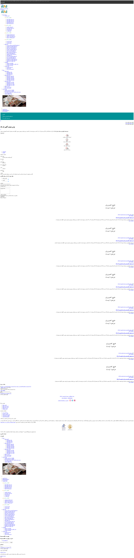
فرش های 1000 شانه (10, 21)
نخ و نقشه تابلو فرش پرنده (11, 57)
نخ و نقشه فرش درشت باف (11, 48)
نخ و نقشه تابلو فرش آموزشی (12, 56)
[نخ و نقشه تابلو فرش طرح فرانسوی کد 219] (118, 330)
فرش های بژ (7, 496)
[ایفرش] (4, 7)
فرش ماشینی (7, 15)
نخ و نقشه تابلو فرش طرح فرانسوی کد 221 (125, 286)
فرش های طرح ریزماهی (11, 36)
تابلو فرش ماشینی (10, 65)
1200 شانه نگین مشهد (10, 447)
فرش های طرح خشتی (10, 34)
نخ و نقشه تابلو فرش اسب (11, 58)
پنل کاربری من (5, 412)
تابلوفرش (6, 62)
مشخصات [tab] (4, 151)
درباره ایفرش (5, 109)
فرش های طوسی (8, 492)
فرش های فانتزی (10, 67)
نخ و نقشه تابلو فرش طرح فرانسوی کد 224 (125, 217)
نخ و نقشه (6, 44)
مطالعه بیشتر (2, 390)
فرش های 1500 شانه (10, 19)
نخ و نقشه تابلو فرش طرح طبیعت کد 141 (125, 356)
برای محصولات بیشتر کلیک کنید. (5, 393)
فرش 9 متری (9, 42)
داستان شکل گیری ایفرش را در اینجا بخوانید (7, 422)
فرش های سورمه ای (8, 493)
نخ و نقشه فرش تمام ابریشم (12, 52)
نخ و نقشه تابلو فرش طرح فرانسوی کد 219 (125, 333)
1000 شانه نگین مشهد (10, 446)
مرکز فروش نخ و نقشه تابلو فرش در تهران (23, 386)
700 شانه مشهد (9, 72)
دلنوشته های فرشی (6, 416)
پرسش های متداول (6, 110)
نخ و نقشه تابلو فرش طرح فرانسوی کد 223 (125, 240)
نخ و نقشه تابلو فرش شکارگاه (12, 60)
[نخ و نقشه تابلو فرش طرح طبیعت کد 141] (119, 353)
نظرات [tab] (4, 152)
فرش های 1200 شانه (10, 20)
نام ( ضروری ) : (3, 186)
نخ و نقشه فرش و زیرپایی (11, 51)
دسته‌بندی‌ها (5, 14)
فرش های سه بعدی (10, 69)
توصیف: (1, 183)
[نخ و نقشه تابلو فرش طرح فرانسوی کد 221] (118, 283)
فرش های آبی (7, 495)
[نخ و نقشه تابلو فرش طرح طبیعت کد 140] (119, 376)
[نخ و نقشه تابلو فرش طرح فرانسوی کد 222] (118, 260)
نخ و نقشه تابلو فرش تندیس (11, 50)
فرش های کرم (7, 494)
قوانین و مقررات (5, 413)
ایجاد (11, 542)
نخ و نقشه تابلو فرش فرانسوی (12, 46)
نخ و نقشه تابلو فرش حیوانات (12, 49)
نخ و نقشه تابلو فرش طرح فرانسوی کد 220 (125, 310)
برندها (4, 70)
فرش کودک (9, 68)
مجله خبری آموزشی (6, 415)
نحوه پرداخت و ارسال (6, 414)
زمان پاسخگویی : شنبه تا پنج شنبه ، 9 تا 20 (67, 396)
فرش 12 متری (9, 41)
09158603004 (70, 398)
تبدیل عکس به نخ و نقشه (11, 61)
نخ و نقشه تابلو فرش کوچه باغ (12, 59)
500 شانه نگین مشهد (10, 444)
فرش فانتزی (7, 66)
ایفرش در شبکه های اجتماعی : (63, 400)
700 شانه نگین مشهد (10, 445)
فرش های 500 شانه (10, 22)
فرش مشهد (7, 71)
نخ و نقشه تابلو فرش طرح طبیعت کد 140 (125, 379)
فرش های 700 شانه (10, 23)
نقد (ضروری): (2, 188)
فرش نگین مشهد (8, 75)
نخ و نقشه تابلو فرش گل (11, 53)
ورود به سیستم (3, 552)
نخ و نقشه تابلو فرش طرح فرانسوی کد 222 (125, 263)
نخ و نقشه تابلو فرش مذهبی (11, 54)
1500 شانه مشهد (9, 74)
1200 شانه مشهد (9, 73)
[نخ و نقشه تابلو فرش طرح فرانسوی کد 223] (118, 237)
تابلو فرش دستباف (10, 63)
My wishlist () (5, 540)
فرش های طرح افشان (11, 35)
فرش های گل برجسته (10, 37)
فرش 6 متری (9, 43)
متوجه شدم (3, 2)
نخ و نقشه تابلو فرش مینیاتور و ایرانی (13, 45)
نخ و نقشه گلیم (9, 55)
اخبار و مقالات (2, 387)
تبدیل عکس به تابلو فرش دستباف (12, 64)
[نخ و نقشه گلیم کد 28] (130, 123)
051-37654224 (5, 111)
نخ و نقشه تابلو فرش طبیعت (11, 47)
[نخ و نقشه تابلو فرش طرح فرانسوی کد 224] (118, 214)
